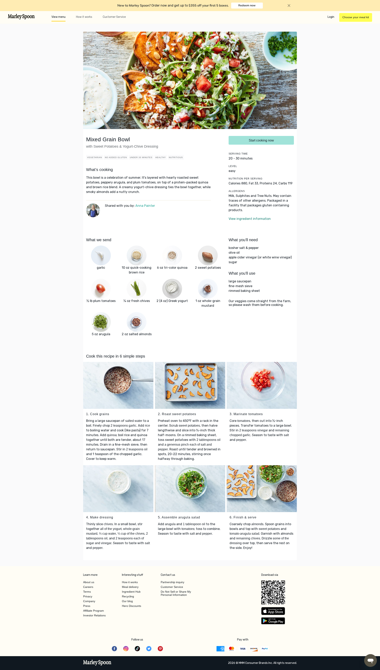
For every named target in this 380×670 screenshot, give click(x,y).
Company (89, 601)
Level (233, 166)
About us (88, 582)
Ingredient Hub (131, 591)
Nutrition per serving (245, 178)
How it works (84, 17)
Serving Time (238, 153)
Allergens (237, 191)
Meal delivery (130, 586)
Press (86, 605)
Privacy (87, 596)
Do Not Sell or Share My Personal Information (176, 593)
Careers (88, 586)
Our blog (127, 601)
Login (331, 17)
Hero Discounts (131, 605)
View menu (58, 17)
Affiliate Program (93, 610)
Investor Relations (94, 615)
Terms (87, 591)
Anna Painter (145, 206)
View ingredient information (250, 219)
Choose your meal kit (355, 17)
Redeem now (247, 5)
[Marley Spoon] (97, 663)
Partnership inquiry (172, 582)
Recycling (128, 596)
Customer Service (114, 17)
